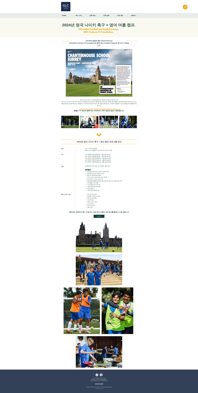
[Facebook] (101, 375)
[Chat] (185, 7)
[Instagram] (97, 375)
